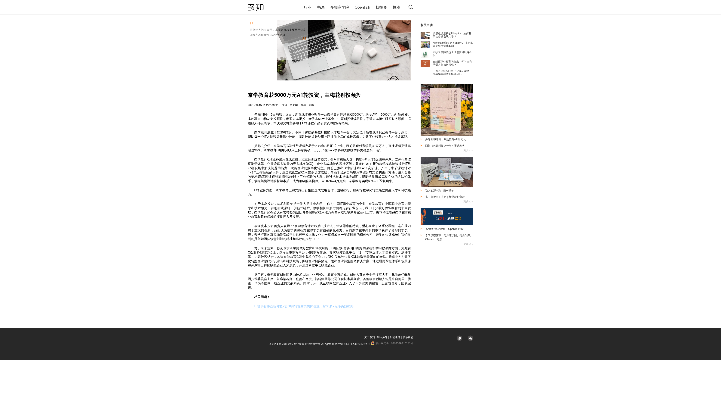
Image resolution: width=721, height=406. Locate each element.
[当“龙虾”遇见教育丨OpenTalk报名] (447, 216)
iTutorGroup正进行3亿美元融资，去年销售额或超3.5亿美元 (452, 72)
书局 (321, 7)
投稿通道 (395, 337)
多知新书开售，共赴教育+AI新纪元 (445, 139)
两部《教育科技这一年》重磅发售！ (446, 145)
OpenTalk (362, 7)
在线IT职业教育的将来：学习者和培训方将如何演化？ (452, 63)
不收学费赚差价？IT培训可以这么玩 (452, 54)
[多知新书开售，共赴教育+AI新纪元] (447, 110)
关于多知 (369, 337)
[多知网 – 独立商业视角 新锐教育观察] (256, 7)
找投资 (381, 7)
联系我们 (408, 337)
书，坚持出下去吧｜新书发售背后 (445, 196)
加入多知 (382, 337)
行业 (307, 7)
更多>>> (468, 150)
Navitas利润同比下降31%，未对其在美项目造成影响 (453, 44)
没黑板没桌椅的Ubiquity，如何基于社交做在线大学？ (452, 35)
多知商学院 (339, 7)
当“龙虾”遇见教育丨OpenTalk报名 (445, 229)
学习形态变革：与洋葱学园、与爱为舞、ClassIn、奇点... (449, 237)
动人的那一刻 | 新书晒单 (439, 190)
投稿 (396, 7)
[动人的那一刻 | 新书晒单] (447, 172)
